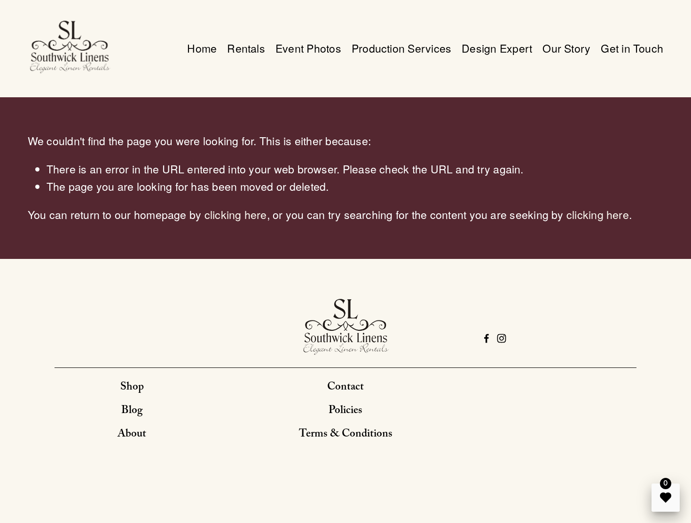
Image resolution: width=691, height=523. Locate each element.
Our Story (566, 48)
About (132, 435)
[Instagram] (501, 338)
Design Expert (497, 48)
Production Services (401, 48)
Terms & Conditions (346, 435)
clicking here (235, 214)
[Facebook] (486, 338)
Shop (132, 388)
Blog (131, 411)
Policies (345, 411)
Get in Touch (632, 48)
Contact (345, 388)
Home (202, 48)
